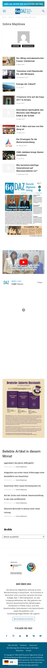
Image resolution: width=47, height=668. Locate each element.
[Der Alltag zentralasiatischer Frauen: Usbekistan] (9, 61)
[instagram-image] (23, 309)
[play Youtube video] (23, 262)
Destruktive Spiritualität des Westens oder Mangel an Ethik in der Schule (30, 113)
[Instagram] (13, 635)
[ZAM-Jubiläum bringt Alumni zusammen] (9, 155)
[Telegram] (26, 635)
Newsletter (20, 650)
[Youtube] (40, 635)
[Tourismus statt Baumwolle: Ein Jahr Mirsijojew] (9, 74)
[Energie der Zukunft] (9, 87)
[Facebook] (6, 635)
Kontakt (28, 650)
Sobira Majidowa (21, 467)
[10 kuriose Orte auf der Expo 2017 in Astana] (9, 100)
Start (4, 17)
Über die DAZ (12, 645)
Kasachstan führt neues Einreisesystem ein (22, 486)
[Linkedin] (20, 635)
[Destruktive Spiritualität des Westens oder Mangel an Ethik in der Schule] (9, 113)
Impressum (33, 645)
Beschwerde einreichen (23, 619)
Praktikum (23, 645)
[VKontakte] (33, 635)
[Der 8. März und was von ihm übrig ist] (9, 129)
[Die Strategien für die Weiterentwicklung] (9, 142)
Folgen (40, 282)
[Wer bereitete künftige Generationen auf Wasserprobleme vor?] (9, 168)
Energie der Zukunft (26, 84)
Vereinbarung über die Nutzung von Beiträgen (23, 648)
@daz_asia (16, 281)
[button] (4, 11)
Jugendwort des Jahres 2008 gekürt (19, 463)
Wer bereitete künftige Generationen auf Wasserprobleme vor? (27, 168)
